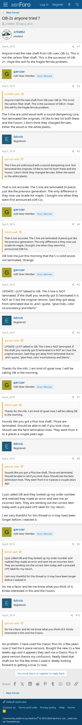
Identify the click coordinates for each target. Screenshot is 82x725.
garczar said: (12, 159)
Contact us (9, 707)
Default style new (15, 702)
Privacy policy (48, 707)
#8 (78, 458)
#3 (78, 151)
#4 (78, 224)
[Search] (77, 4)
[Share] (73, 46)
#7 (78, 397)
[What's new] (69, 4)
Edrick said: (11, 232)
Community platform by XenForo (34, 718)
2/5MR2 (9, 24)
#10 (78, 615)
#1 (78, 46)
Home (71, 707)
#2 (78, 86)
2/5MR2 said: (12, 94)
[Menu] (5, 5)
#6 (78, 332)
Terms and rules (28, 707)
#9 (78, 544)
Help (62, 707)
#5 (78, 284)
